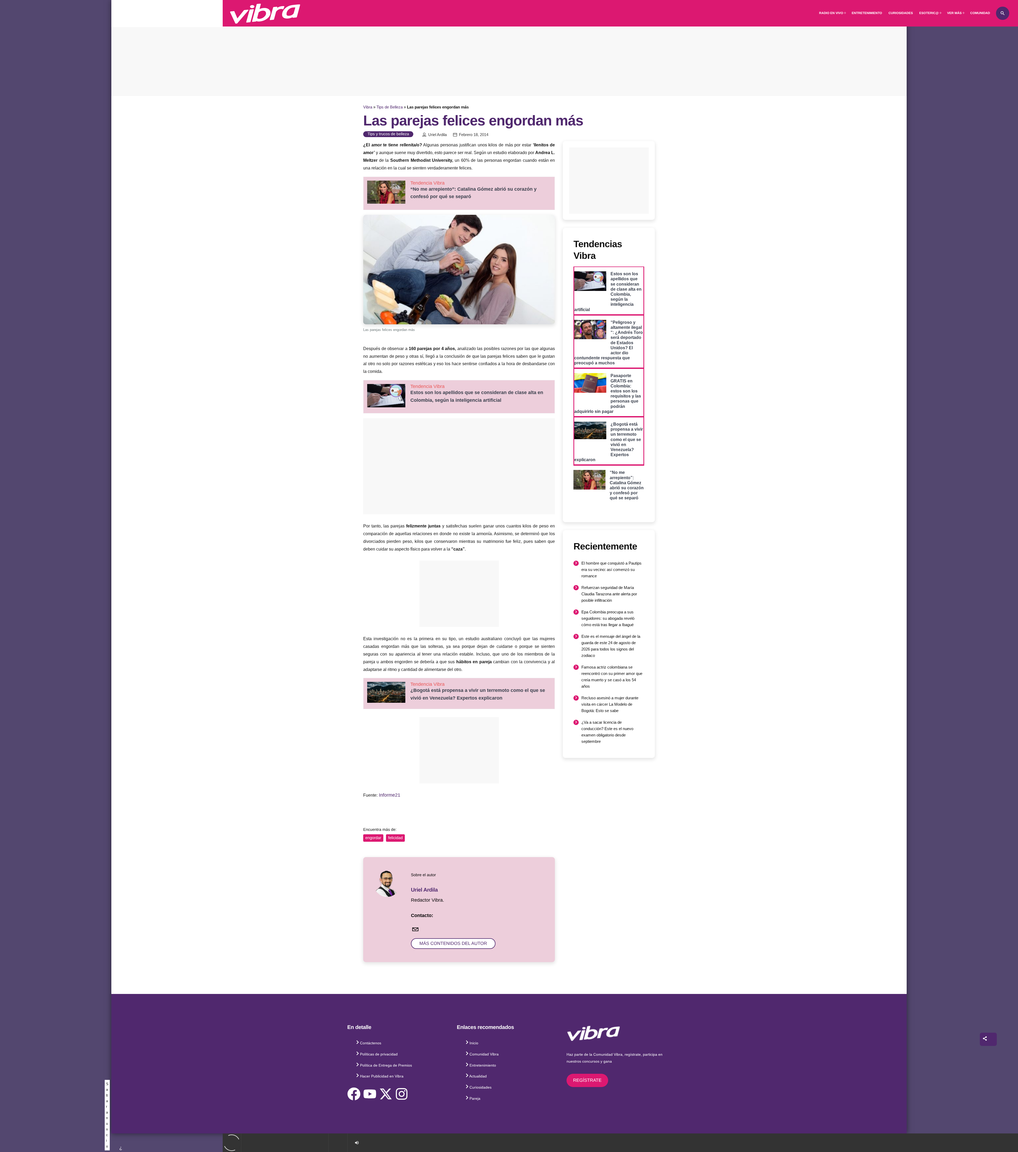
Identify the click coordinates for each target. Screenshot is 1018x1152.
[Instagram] (401, 1094)
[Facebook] (354, 1094)
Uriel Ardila (437, 135)
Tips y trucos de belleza (388, 134)
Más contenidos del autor (453, 943)
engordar (373, 838)
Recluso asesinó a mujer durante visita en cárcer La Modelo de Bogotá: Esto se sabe (609, 704)
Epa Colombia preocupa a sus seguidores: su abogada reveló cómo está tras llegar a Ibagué (607, 618)
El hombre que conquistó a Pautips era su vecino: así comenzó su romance (611, 569)
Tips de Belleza (389, 107)
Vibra (367, 107)
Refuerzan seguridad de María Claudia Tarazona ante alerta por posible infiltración (609, 594)
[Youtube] (369, 1094)
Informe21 (389, 795)
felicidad (395, 838)
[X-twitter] (385, 1094)
